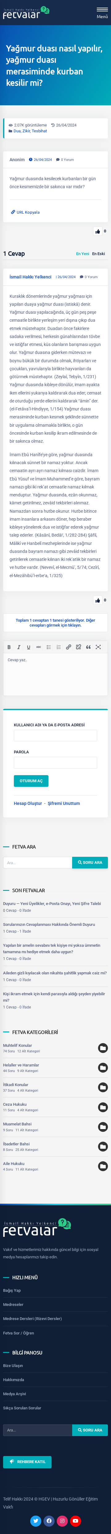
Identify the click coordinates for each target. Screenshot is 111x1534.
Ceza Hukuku (15, 1104)
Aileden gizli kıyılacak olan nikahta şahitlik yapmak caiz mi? (55, 973)
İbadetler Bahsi (16, 1144)
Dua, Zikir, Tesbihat (30, 131)
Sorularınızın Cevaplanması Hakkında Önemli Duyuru (49, 924)
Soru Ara (92, 862)
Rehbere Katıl (31, 1461)
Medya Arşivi (14, 1394)
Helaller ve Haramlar (21, 1065)
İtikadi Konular (15, 1084)
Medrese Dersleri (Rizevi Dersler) (32, 1318)
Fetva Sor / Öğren (18, 1333)
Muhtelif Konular (17, 1045)
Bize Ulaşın (13, 1365)
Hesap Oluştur (28, 803)
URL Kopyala (28, 212)
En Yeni (82, 253)
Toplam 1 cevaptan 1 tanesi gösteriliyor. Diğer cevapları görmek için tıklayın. (55, 622)
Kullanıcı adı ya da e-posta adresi (49, 725)
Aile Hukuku (13, 1163)
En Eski (98, 253)
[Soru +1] (97, 231)
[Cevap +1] (97, 600)
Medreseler (13, 1304)
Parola (21, 752)
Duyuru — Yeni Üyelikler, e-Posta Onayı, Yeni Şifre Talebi (52, 903)
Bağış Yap (12, 1290)
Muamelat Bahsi (17, 1124)
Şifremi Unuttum (64, 803)
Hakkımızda (13, 1379)
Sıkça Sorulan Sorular (22, 1408)
